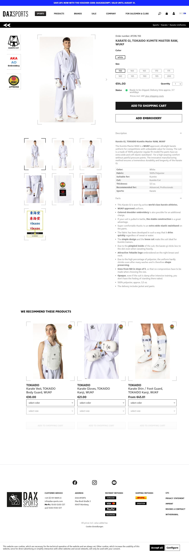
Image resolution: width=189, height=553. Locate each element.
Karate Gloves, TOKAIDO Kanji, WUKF (93, 390)
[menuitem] (40, 13)
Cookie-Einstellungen (94, 527)
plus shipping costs (154, 96)
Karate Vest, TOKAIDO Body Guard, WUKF (40, 390)
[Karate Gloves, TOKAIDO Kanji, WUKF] (101, 351)
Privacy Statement (175, 498)
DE (180, 13)
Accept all (157, 547)
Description (121, 133)
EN (184, 13)
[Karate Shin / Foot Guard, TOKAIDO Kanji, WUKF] (152, 351)
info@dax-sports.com (54, 501)
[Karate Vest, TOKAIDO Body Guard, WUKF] (50, 351)
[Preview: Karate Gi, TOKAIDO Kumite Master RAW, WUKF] (36, 154)
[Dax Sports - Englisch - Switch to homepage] (15, 14)
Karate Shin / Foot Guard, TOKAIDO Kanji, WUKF (145, 390)
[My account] (173, 13)
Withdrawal (172, 514)
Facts (118, 198)
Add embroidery (149, 118)
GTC (167, 493)
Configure (172, 547)
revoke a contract (175, 509)
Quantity (165, 83)
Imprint (169, 504)
